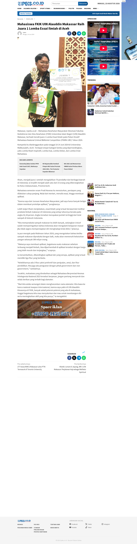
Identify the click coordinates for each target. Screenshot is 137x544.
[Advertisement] (51, 336)
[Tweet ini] (74, 33)
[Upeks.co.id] (30, 3)
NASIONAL (98, 216)
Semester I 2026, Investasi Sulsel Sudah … (102, 106)
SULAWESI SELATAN (106, 216)
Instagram (107, 524)
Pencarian (83, 3)
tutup (123, 1)
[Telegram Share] (79, 33)
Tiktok (89, 527)
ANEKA (96, 214)
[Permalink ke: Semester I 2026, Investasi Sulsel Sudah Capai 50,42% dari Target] (103, 93)
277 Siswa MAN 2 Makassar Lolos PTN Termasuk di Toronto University (31, 367)
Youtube (74, 527)
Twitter (90, 524)
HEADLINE (112, 214)
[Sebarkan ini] (69, 33)
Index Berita (54, 528)
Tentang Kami (55, 524)
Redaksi (20, 524)
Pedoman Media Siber (24, 528)
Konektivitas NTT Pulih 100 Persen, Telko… (105, 245)
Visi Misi (36, 524)
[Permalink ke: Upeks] (19, 33)
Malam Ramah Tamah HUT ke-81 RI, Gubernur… (106, 203)
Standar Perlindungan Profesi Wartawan (40, 530)
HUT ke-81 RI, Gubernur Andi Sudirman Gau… (105, 186)
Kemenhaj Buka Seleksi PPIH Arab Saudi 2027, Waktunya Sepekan (29, 166)
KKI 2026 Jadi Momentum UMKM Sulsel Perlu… (106, 220)
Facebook (74, 524)
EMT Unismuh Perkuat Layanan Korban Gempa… (106, 228)
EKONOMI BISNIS (104, 214)
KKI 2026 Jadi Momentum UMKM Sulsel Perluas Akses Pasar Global (73, 166)
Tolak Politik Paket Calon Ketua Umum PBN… (106, 253)
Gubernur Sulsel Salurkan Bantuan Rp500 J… (104, 112)
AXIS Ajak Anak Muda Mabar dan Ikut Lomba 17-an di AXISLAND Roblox (100, 14)
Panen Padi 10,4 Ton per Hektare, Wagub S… (107, 194)
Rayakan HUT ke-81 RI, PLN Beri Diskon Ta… (106, 237)
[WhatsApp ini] (84, 33)
